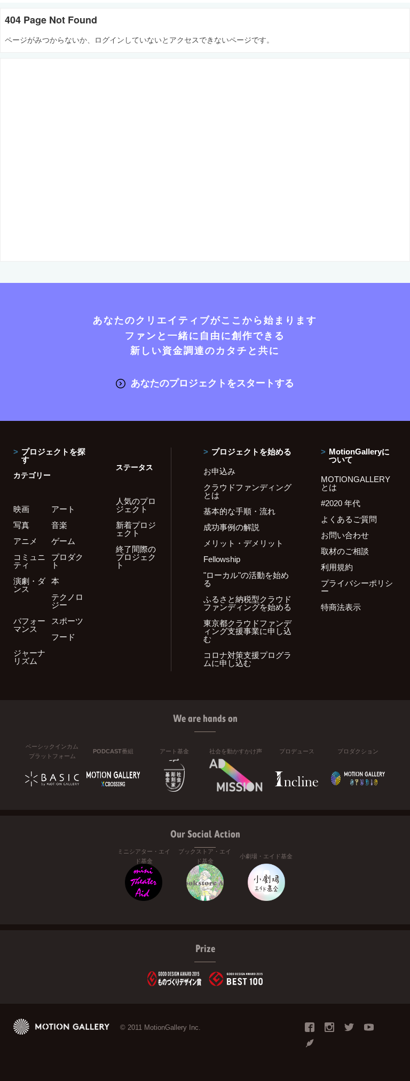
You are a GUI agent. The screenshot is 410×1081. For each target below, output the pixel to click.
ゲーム (63, 541)
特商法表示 (341, 607)
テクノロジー (67, 600)
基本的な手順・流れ (239, 511)
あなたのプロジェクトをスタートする (212, 383)
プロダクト (67, 561)
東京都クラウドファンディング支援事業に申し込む (247, 631)
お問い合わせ (345, 535)
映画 (21, 509)
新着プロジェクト (136, 529)
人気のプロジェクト (136, 505)
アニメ (25, 541)
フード (63, 636)
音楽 (59, 525)
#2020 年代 (340, 503)
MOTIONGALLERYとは (355, 483)
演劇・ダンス (29, 585)
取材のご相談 (345, 551)
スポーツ (67, 620)
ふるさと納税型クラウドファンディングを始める (247, 603)
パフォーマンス (29, 624)
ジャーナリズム (29, 656)
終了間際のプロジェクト (136, 557)
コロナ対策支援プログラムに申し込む (247, 659)
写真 (21, 525)
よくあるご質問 (349, 519)
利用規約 (337, 567)
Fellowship (221, 559)
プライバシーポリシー (357, 587)
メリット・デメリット (243, 543)
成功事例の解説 (231, 527)
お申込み (219, 471)
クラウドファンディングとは (247, 491)
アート (63, 509)
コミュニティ (29, 561)
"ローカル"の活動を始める (246, 579)
